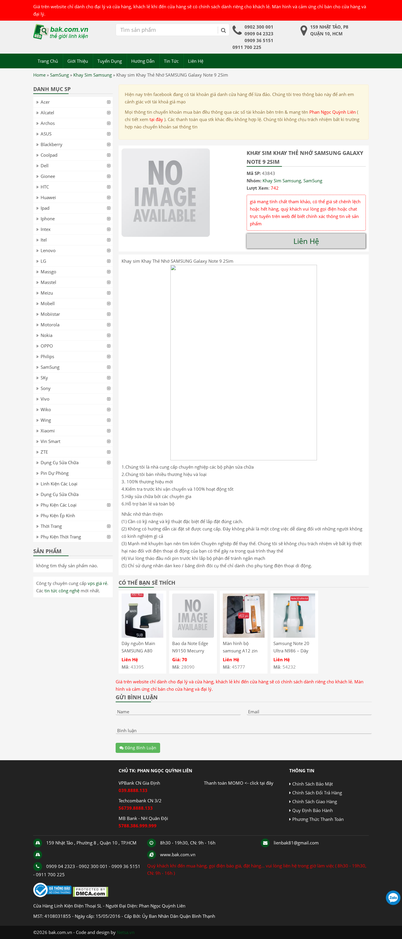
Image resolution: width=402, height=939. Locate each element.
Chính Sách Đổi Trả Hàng (317, 793)
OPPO (47, 346)
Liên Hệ (195, 61)
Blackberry (51, 144)
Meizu (47, 293)
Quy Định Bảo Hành (312, 810)
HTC (45, 187)
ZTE (44, 452)
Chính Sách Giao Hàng (314, 801)
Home (39, 75)
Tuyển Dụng (109, 61)
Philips (47, 356)
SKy (44, 378)
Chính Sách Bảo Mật (312, 784)
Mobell (48, 303)
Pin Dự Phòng (55, 473)
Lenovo (48, 250)
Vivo (45, 399)
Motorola (50, 325)
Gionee (48, 176)
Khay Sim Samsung (92, 75)
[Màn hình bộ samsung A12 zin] (244, 636)
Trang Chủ (48, 61)
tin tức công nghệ (61, 591)
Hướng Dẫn (143, 61)
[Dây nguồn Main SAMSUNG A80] (142, 636)
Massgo (48, 272)
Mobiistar (50, 314)
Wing (46, 420)
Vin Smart (50, 441)
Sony (46, 388)
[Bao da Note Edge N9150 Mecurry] (193, 636)
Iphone (48, 218)
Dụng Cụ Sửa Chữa (60, 462)
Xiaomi (48, 431)
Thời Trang (51, 526)
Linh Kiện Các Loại (59, 484)
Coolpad (49, 155)
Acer (45, 102)
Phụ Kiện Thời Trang (61, 537)
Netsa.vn (125, 932)
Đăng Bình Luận (140, 747)
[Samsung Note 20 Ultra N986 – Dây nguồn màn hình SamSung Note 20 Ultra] (294, 636)
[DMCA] (90, 895)
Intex (46, 229)
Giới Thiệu (77, 61)
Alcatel (47, 112)
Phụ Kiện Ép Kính (58, 515)
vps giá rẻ (97, 583)
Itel (44, 240)
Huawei (48, 197)
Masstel (48, 282)
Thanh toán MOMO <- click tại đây (238, 783)
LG (43, 261)
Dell (45, 165)
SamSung (59, 75)
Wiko (46, 409)
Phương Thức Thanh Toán (318, 819)
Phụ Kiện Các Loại (59, 505)
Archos (48, 123)
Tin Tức (171, 61)
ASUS (46, 134)
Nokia (46, 335)
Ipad (45, 208)
